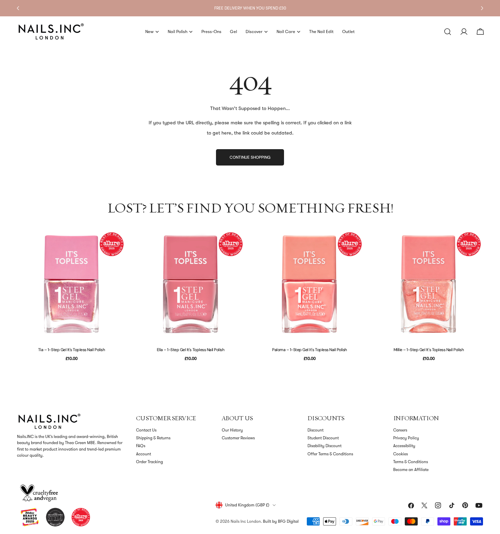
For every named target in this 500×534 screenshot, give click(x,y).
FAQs (140, 445)
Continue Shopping (250, 157)
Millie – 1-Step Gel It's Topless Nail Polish (429, 349)
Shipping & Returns (153, 438)
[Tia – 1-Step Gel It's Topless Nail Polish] (71, 284)
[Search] (447, 31)
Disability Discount (324, 445)
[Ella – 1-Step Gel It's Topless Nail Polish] (190, 284)
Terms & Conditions (410, 461)
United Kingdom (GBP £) (247, 505)
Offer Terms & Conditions (330, 454)
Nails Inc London (246, 521)
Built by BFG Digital (281, 521)
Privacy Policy (406, 438)
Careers (400, 430)
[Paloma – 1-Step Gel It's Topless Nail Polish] (309, 284)
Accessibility (404, 445)
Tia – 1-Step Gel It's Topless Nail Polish (71, 349)
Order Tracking (149, 461)
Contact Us (146, 430)
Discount (315, 430)
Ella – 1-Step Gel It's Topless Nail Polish (190, 349)
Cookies (400, 454)
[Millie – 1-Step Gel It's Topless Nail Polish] (428, 284)
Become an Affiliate (411, 469)
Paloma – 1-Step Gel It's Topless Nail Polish (309, 349)
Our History (232, 430)
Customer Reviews (238, 438)
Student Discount (323, 438)
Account (143, 454)
